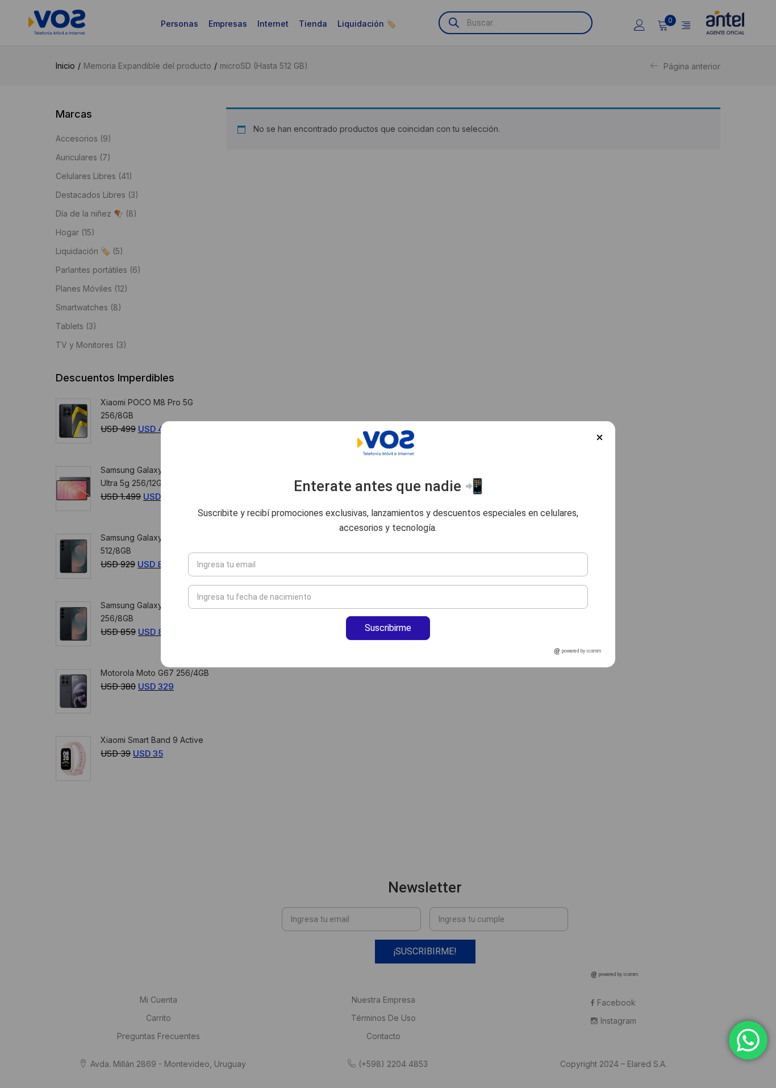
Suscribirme (388, 627)
